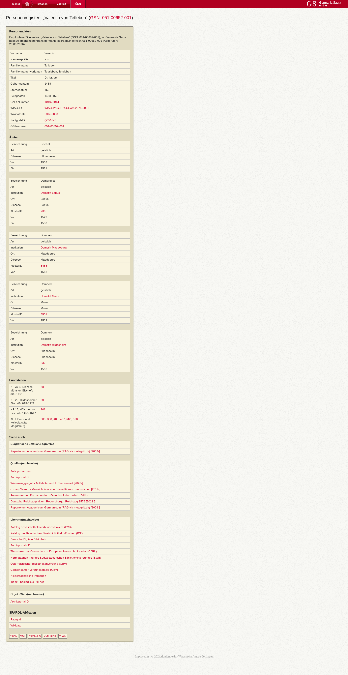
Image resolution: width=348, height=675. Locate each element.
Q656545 (50, 120)
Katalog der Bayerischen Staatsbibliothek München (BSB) (47, 533)
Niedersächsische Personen (28, 575)
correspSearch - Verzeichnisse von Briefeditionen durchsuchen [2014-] (55, 489)
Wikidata (15, 625)
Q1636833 (51, 114)
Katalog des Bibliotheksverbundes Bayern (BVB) (41, 527)
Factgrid (15, 619)
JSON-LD (35, 636)
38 (42, 386)
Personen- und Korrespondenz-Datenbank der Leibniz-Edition (49, 495)
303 (43, 419)
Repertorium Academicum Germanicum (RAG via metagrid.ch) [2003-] (55, 451)
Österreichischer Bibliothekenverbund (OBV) (38, 563)
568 (75, 419)
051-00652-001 (54, 126)
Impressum (142, 656)
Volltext (61, 3)
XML (23, 636)
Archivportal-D (19, 477)
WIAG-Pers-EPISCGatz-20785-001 (67, 108)
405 (56, 419)
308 (49, 419)
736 (43, 211)
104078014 (52, 102)
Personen (42, 3)
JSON (13, 636)
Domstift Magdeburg (54, 247)
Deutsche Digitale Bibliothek (28, 539)
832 (43, 362)
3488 (44, 265)
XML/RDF (50, 636)
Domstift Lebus (50, 192)
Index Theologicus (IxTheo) (28, 581)
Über (78, 3)
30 (42, 400)
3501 (44, 314)
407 (62, 419)
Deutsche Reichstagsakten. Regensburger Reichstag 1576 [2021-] (52, 501)
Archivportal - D (20, 545)
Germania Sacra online (330, 4)
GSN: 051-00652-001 (111, 17)
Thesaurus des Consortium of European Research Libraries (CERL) (53, 551)
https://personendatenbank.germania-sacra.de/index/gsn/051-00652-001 (55, 40)
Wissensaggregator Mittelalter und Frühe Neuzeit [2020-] (46, 483)
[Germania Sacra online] (26, 4)
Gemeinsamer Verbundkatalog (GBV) (34, 569)
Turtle (62, 636)
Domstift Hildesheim (53, 344)
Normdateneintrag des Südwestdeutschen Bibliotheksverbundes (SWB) (55, 557)
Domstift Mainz (50, 296)
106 (43, 409)
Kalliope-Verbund (21, 471)
